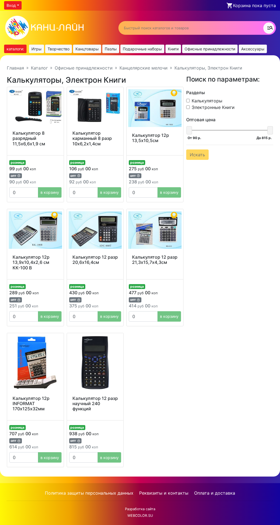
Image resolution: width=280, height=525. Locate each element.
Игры (36, 49)
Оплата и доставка (214, 493)
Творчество (58, 49)
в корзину (49, 192)
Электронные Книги (213, 107)
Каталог (39, 68)
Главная (15, 68)
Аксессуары (252, 49)
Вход (11, 5)
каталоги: (15, 49)
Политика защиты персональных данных (89, 493)
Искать (197, 154)
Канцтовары (87, 49)
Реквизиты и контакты (163, 493)
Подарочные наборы (142, 49)
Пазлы (111, 49)
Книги (173, 49)
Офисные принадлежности (210, 49)
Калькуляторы (207, 100)
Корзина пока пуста (254, 5)
